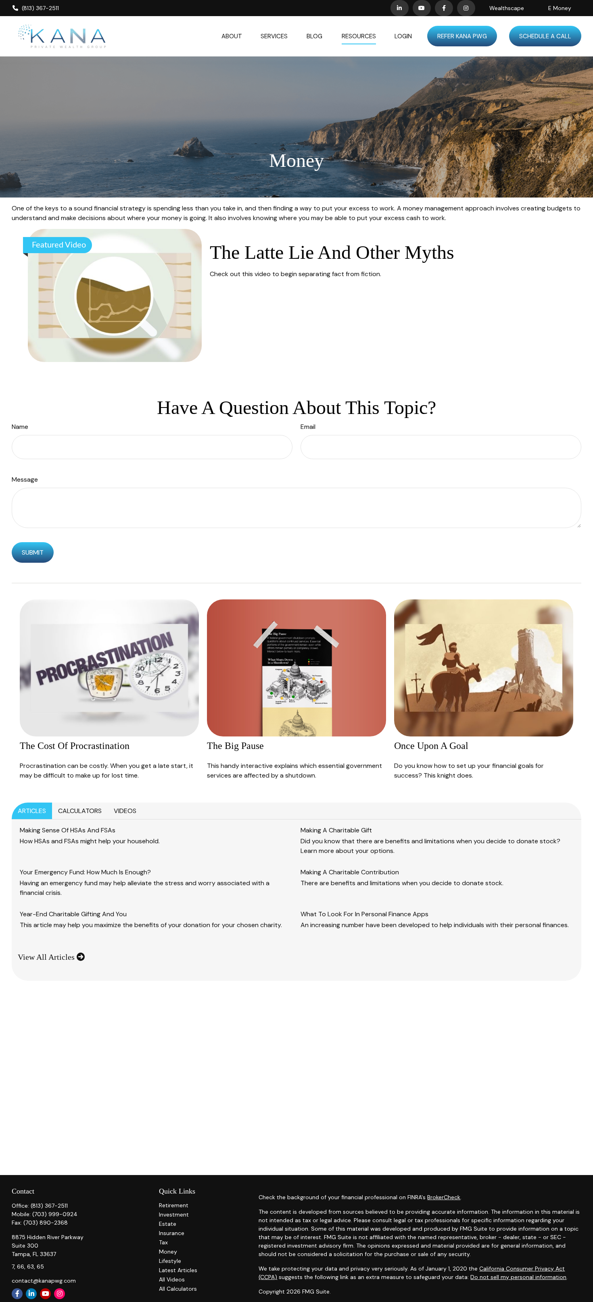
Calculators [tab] (80, 811)
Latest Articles (178, 1270)
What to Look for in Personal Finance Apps (364, 914)
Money (168, 1251)
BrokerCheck (443, 1197)
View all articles (47, 957)
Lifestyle (170, 1261)
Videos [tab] (125, 811)
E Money (559, 8)
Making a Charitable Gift (336, 830)
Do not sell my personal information (518, 1277)
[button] (231, 36)
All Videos (172, 1279)
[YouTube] (422, 8)
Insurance (171, 1233)
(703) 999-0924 (54, 1214)
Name (20, 426)
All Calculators (178, 1288)
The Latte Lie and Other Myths (332, 252)
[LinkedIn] (399, 8)
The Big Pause (235, 745)
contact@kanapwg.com (44, 1280)
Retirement (173, 1205)
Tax (163, 1242)
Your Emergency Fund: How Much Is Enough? (85, 872)
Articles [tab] (32, 811)
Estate (167, 1223)
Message (25, 479)
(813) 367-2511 (40, 8)
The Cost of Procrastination (74, 745)
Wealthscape (506, 8)
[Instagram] (59, 1293)
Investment (174, 1214)
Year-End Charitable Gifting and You (73, 914)
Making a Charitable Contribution (350, 872)
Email (308, 426)
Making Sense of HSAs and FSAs (67, 830)
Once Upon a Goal (431, 745)
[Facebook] (444, 8)
